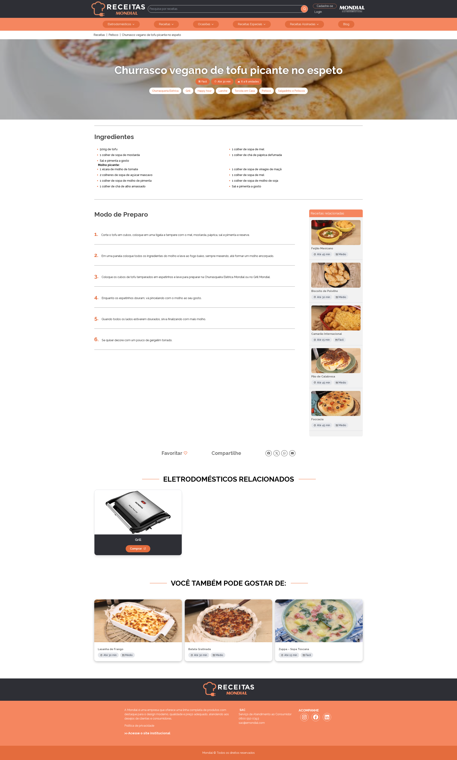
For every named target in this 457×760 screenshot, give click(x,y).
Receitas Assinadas (302, 24)
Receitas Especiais (250, 24)
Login (318, 12)
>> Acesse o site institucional (147, 733)
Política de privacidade (139, 725)
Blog (346, 24)
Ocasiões (204, 24)
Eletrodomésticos (119, 24)
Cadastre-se (325, 6)
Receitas (164, 24)
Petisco (113, 35)
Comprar (136, 548)
